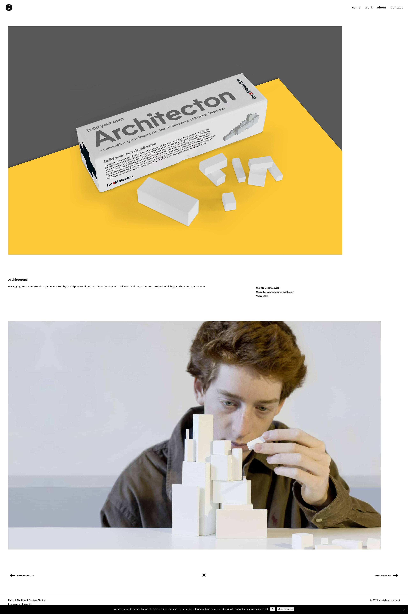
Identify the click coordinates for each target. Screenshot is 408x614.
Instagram (14, 604)
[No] (404, 609)
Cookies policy (285, 609)
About (381, 7)
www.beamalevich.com (280, 292)
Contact (397, 7)
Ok (272, 609)
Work (369, 7)
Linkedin (27, 604)
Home (356, 7)
